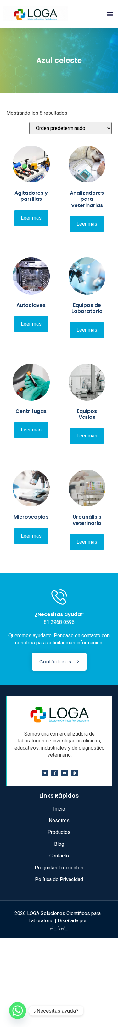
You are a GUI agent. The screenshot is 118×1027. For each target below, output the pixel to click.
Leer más (31, 218)
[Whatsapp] (17, 1010)
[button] (109, 14)
